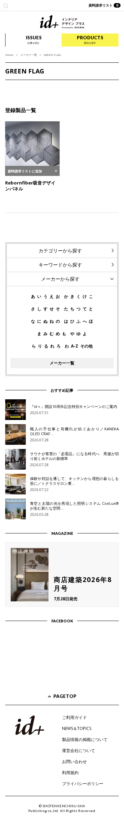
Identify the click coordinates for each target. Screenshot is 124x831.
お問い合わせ (74, 761)
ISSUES (34, 39)
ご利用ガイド (74, 717)
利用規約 (70, 772)
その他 (86, 346)
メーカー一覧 (28, 55)
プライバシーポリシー (82, 784)
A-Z (74, 346)
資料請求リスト (103, 5)
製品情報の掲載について (84, 739)
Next (115, 86)
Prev (8, 86)
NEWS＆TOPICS (76, 728)
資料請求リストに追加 (25, 171)
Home (9, 55)
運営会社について (78, 750)
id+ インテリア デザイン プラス (62, 22)
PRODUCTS (90, 39)
